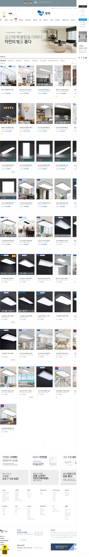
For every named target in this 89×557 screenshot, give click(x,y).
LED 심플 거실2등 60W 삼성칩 (8, 240)
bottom (86, 555)
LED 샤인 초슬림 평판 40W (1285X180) (47, 89)
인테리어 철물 (67, 514)
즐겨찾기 (75, 8)
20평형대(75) (11, 60)
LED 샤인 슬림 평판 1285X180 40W (64, 165)
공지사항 (82, 6)
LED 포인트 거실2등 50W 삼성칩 (9, 391)
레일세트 (66, 492)
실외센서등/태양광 (30, 519)
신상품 (5, 20)
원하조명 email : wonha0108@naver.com (25, 534)
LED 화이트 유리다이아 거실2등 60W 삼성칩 (66, 353)
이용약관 (2, 538)
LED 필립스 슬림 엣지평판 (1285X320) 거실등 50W (32, 316)
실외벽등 (29, 517)
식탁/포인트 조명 (55, 490)
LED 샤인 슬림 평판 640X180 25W (9, 165)
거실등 (11, 20)
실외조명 (29, 506)
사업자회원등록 (83, 24)
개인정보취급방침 (4, 540)
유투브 (8, 550)
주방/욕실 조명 (43, 490)
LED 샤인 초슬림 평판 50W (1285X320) (65, 127)
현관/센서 (45, 20)
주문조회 (70, 8)
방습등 (28, 511)
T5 (65, 508)
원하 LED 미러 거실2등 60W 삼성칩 (28, 89)
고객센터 (2, 544)
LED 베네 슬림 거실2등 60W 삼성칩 (9, 278)
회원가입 (56, 8)
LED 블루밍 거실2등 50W (62, 316)
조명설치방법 (82, 26)
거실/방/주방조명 (5, 492)
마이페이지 (66, 8)
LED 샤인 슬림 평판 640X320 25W (28, 165)
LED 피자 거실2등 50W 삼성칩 (27, 203)
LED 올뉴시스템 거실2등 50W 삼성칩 (10, 353)
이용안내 (2, 542)
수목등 (28, 514)
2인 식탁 (54, 492)
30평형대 (16, 495)
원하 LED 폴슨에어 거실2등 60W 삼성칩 (10, 89)
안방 (28, 492)
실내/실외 (57, 20)
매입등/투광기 (65, 20)
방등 (16, 20)
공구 (66, 511)
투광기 (41, 508)
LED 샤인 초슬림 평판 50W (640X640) (47, 127)
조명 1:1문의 (83, 11)
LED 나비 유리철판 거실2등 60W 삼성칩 (47, 391)
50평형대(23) (35, 60)
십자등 (3, 514)
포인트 (53, 498)
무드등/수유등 (17, 508)
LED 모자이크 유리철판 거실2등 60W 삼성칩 (48, 353)
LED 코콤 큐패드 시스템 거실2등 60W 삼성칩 (48, 316)
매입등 (41, 511)
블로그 (84, 58)
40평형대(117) (27, 60)
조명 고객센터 (82, 19)
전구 (53, 506)
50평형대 (16, 498)
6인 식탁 (54, 495)
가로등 (28, 508)
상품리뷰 (82, 8)
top (79, 555)
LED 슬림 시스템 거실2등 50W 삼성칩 (10, 316)
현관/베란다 (4, 506)
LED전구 (73, 20)
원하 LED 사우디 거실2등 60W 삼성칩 (29, 391)
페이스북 (81, 58)
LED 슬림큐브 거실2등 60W (62, 391)
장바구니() (61, 8)
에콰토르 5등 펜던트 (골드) (7, 127)
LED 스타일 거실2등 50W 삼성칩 (27, 240)
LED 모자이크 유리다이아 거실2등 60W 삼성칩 (49, 278)
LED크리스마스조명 (56, 511)
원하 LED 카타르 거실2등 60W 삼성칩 (65, 278)
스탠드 (51, 20)
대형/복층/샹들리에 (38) (53, 60)
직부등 (3, 511)
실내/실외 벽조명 (5, 498)
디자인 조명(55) (43, 60)
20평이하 (16, 492)
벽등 (40, 20)
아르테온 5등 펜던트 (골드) (26, 127)
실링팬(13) (63, 60)
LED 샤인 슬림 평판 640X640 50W (9, 203)
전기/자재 (67, 519)
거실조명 (17, 490)
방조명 (28, 490)
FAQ (83, 13)
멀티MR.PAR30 (43, 514)
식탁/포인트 (28, 20)
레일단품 (66, 495)
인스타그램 (79, 58)
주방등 (41, 492)
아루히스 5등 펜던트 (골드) (62, 89)
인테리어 (4, 508)
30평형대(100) (19, 60)
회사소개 (2, 536)
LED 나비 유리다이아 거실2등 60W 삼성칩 (30, 353)
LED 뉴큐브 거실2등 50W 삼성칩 (27, 278)
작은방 (28, 495)
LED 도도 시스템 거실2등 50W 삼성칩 (47, 240)
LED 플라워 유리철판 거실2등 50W (9, 428)
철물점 (66, 506)
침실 (16, 511)
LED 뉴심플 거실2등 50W (62, 203)
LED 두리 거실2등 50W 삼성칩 (45, 203)
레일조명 (35, 20)
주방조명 (21, 20)
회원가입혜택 (82, 21)
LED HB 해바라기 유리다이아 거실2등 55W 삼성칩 (68, 240)
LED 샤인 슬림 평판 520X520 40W (46, 165)
